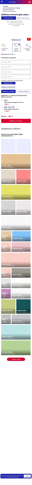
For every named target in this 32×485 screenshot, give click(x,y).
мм (12, 54)
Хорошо (27, 476)
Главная (5, 6)
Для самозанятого (8, 9)
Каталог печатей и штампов (11, 8)
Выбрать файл (8, 83)
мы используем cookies (11, 476)
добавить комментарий (8, 87)
